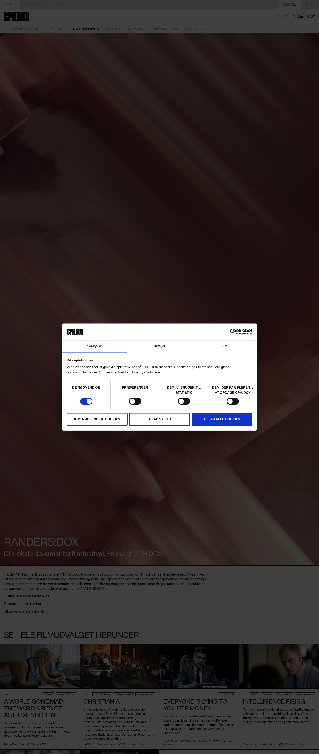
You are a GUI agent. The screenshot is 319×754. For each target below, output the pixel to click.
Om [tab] (224, 346)
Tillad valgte (159, 419)
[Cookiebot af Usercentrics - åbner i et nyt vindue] (233, 331)
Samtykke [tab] (94, 346)
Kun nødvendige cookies (97, 419)
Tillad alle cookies (222, 419)
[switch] (135, 401)
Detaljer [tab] (160, 346)
